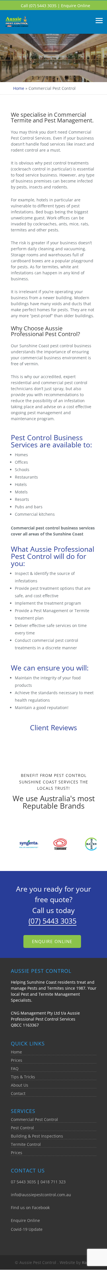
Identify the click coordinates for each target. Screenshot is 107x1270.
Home (18, 88)
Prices (16, 1060)
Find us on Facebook (30, 1207)
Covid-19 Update (27, 1229)
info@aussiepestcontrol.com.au (41, 1194)
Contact (18, 1093)
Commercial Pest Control (34, 1119)
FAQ (15, 1068)
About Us (19, 1085)
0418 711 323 (53, 1181)
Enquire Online (75, 5)
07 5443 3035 (23, 1181)
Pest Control (22, 1127)
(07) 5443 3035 (52, 921)
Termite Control (26, 1144)
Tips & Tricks (23, 1077)
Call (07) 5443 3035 (39, 5)
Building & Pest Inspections (37, 1136)
